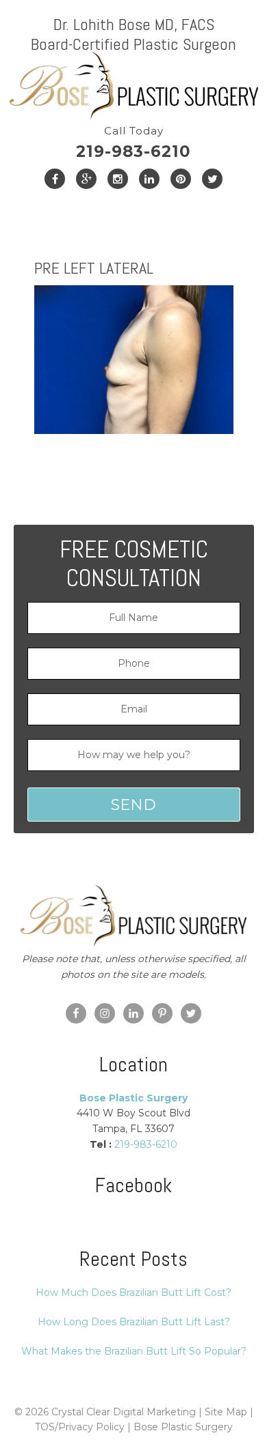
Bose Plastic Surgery (183, 1427)
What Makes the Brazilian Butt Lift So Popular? (133, 1351)
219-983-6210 (133, 142)
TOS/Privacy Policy (80, 1427)
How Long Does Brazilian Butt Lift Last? (134, 1322)
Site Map (226, 1412)
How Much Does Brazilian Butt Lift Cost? (133, 1292)
